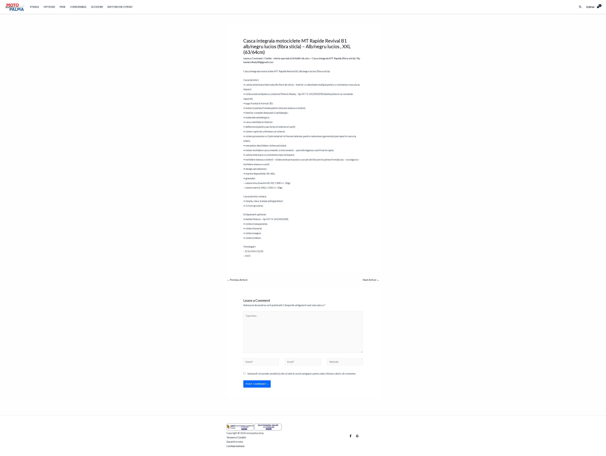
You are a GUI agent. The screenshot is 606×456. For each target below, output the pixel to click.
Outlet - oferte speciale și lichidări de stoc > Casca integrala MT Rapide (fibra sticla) (309, 58)
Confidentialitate (235, 446)
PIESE (62, 7)
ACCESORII (97, 7)
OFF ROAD (49, 7)
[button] (580, 7)
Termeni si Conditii (236, 437)
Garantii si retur (234, 441)
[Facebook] (350, 436)
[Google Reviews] (357, 436)
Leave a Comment (253, 58)
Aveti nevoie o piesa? (120, 7)
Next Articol (371, 279)
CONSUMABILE (78, 7)
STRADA (34, 7)
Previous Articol (237, 279)
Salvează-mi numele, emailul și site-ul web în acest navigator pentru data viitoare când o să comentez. (301, 373)
